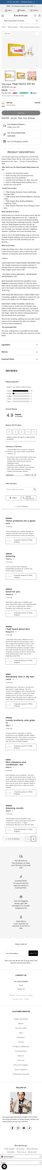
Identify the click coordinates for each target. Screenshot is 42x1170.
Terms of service (21, 1152)
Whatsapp (31, 118)
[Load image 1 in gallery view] (10, 76)
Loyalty (22, 10)
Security (21, 1042)
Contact (35, 10)
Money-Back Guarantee (21, 1074)
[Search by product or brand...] (37, 20)
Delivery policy (32, 1152)
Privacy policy (20, 1148)
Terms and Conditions (21, 1065)
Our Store (21, 1060)
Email (25, 118)
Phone (20, 118)
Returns (21, 1023)
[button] (2, 15)
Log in (10, 10)
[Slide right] (39, 76)
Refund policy (11, 1152)
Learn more (11, 135)
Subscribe (33, 953)
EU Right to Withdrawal (21, 1046)
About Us (21, 1056)
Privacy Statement (21, 1069)
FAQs (21, 1033)
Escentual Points (21, 1051)
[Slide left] (2, 76)
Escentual (11, 1148)
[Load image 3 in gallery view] (32, 76)
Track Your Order (21, 1028)
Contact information (32, 1148)
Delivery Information (21, 1019)
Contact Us (21, 989)
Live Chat (13, 118)
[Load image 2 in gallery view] (21, 76)
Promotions (21, 1037)
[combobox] (21, 20)
